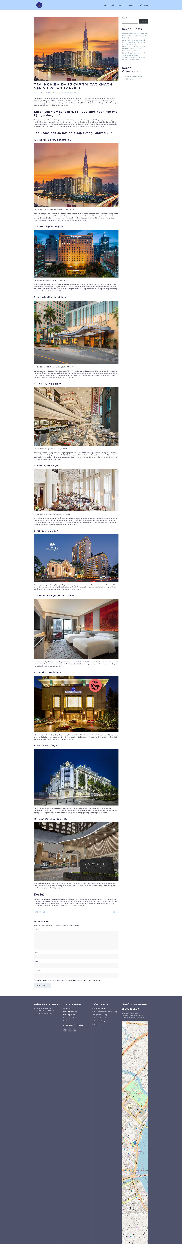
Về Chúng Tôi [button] (109, 5)
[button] (135, 1143)
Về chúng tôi (67, 1008)
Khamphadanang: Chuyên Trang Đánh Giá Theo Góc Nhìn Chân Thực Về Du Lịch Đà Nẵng (135, 36)
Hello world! (129, 79)
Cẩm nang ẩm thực (69, 1018)
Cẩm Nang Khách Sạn (73, 93)
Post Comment (42, 985)
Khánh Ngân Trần (46, 93)
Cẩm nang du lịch (69, 1015)
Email (37, 961)
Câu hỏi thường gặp (99, 1008)
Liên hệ (94, 1024)
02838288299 (130, 1009)
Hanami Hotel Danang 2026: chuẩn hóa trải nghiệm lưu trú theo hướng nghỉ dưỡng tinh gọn (134, 42)
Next (114, 912)
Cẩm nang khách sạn (70, 1012)
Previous (40, 912)
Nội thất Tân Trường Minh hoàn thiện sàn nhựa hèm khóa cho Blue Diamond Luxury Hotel (134, 49)
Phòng (122, 5)
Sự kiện (65, 1021)
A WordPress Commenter (133, 76)
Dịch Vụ (132, 5)
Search (124, 18)
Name (36, 952)
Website (37, 971)
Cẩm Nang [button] (144, 5)
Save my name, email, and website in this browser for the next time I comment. (68, 980)
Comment (37, 929)
